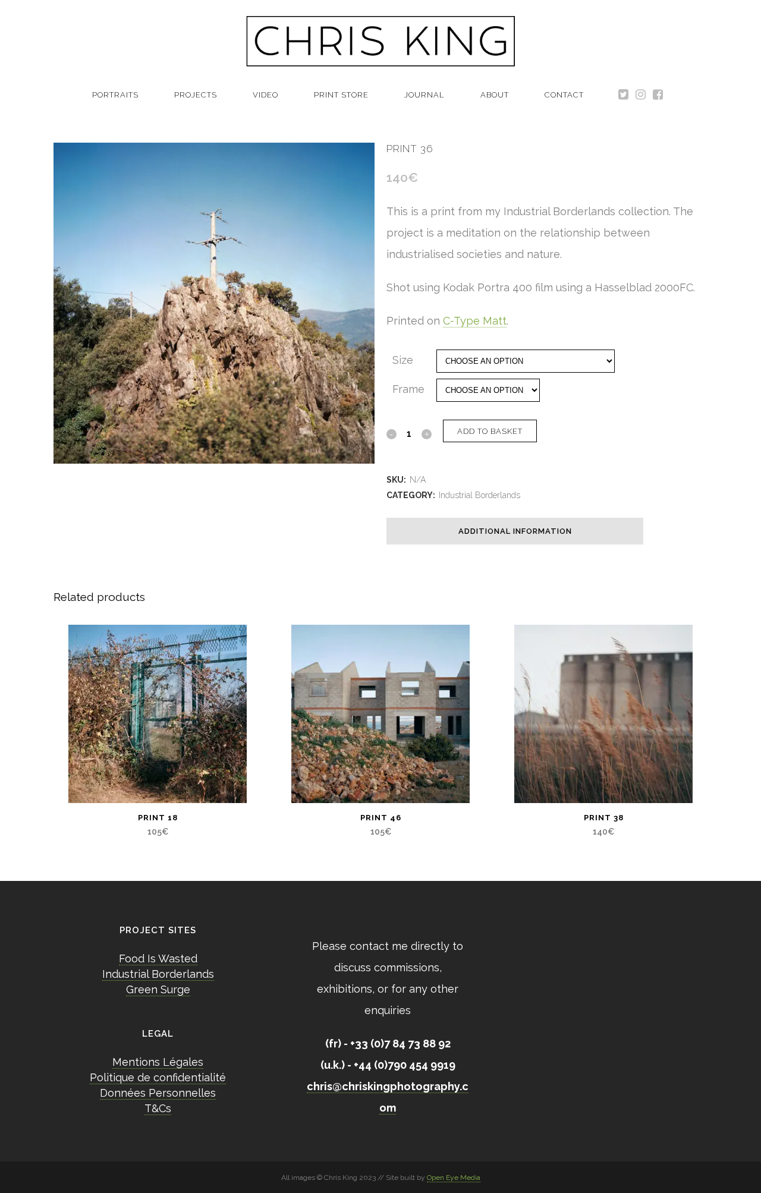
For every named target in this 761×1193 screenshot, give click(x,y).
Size (402, 360)
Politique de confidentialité (158, 1077)
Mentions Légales (157, 1062)
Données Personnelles (158, 1093)
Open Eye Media (453, 1177)
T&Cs (157, 1108)
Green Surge (158, 989)
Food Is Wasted (158, 958)
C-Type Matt (475, 320)
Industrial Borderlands (479, 495)
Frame (408, 389)
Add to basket (490, 431)
